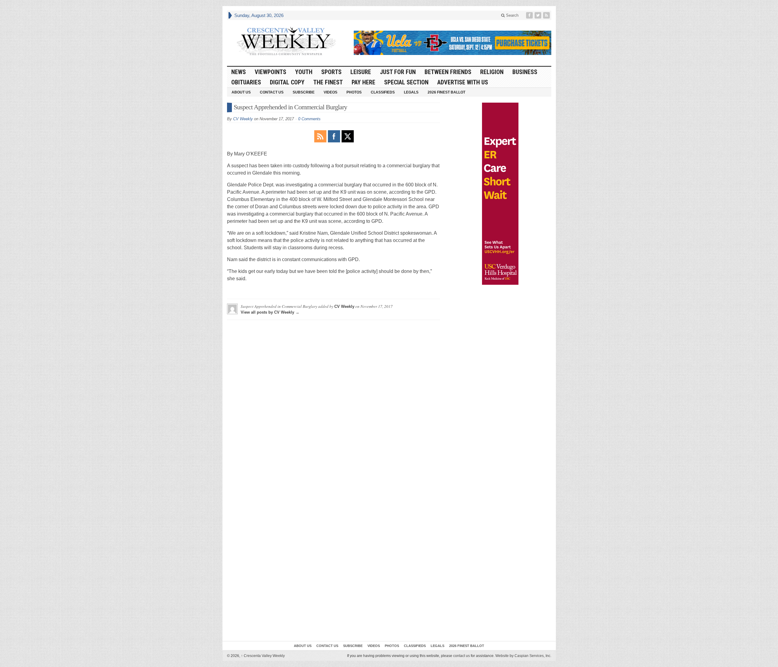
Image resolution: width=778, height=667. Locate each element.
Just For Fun (398, 72)
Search (511, 15)
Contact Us (272, 92)
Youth (303, 72)
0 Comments (309, 119)
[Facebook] (530, 15)
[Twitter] (538, 15)
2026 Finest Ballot (446, 92)
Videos (330, 92)
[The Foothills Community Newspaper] (286, 41)
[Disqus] (333, 400)
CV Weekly (243, 119)
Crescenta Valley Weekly (263, 656)
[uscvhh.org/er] (500, 194)
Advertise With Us (462, 82)
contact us (461, 656)
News (238, 72)
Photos (354, 92)
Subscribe (304, 92)
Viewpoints (270, 72)
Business (524, 72)
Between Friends (448, 72)
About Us (241, 92)
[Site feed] (547, 15)
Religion (492, 72)
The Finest (328, 82)
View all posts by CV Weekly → (270, 312)
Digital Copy (287, 82)
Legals (411, 92)
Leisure (360, 72)
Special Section (406, 82)
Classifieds (383, 92)
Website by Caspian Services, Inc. (523, 656)
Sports (331, 72)
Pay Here (363, 82)
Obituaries (246, 82)
